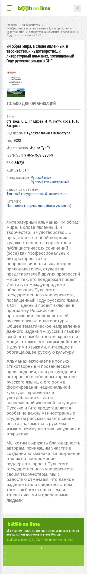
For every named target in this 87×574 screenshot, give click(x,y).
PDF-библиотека (31, 25)
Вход (77, 8)
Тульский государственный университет (36, 194)
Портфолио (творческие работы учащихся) (38, 205)
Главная (11, 25)
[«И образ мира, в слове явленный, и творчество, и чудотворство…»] (15, 95)
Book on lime (34, 9)
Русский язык (41, 177)
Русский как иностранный (50, 182)
